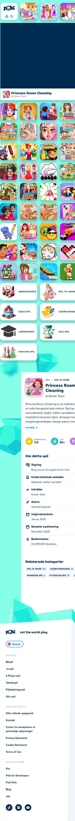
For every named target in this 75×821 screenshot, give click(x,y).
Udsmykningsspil (61, 569)
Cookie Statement (16, 745)
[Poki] (9, 8)
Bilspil (9, 662)
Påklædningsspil (15, 689)
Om (8, 768)
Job (8, 796)
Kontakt (10, 720)
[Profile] (7, 16)
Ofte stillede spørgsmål (19, 713)
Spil (48, 380)
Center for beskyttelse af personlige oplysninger (20, 729)
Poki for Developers (17, 775)
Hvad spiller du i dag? (11, 16)
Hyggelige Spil (59, 576)
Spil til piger (61, 380)
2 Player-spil (13, 676)
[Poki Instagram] (18, 807)
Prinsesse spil (36, 576)
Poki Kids (11, 782)
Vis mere (30, 427)
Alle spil (10, 696)
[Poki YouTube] (28, 807)
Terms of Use (13, 752)
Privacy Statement (16, 738)
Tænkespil (12, 683)
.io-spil (10, 669)
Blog (8, 789)
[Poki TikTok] (9, 807)
